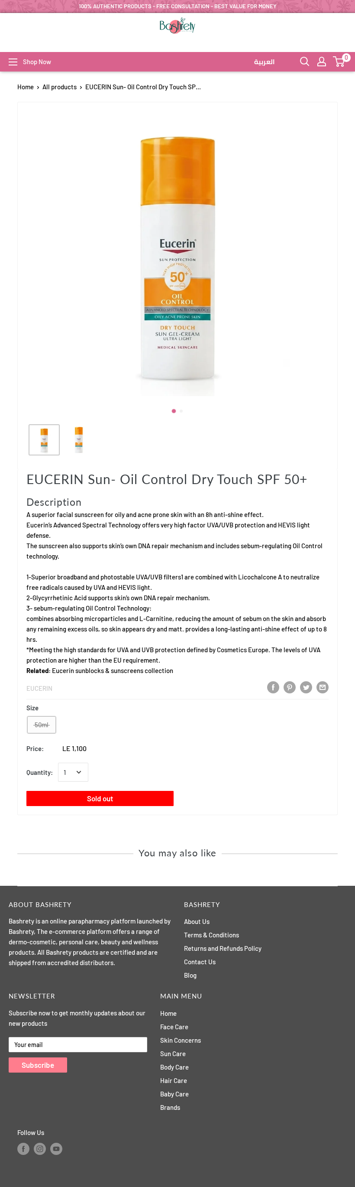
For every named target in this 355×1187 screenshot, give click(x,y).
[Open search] (305, 61)
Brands (170, 1107)
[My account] (321, 61)
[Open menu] (13, 62)
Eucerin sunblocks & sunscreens (97, 670)
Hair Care (173, 1080)
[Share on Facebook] (273, 687)
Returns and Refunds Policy (222, 948)
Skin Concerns (180, 1040)
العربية (264, 62)
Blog (190, 975)
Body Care (174, 1067)
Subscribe (38, 1064)
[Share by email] (322, 687)
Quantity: (39, 772)
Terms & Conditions (211, 935)
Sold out (100, 798)
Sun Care (173, 1053)
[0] (339, 61)
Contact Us (200, 962)
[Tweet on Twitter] (306, 687)
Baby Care (174, 1094)
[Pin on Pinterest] (290, 687)
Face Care (174, 1027)
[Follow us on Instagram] (40, 1149)
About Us (197, 921)
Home (25, 87)
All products (59, 87)
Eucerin (39, 688)
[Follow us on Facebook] (23, 1149)
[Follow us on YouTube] (56, 1149)
